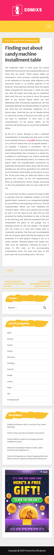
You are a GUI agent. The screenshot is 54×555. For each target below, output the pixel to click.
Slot (8, 394)
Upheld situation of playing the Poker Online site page (14, 284)
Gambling (11, 363)
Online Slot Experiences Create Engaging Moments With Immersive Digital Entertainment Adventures (27, 457)
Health (9, 375)
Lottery (10, 382)
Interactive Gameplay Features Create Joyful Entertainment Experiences (25, 449)
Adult (9, 333)
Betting (10, 339)
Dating (9, 351)
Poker (9, 388)
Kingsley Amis (32, 40)
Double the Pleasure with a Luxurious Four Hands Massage (26, 426)
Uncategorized (13, 400)
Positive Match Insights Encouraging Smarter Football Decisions (25, 440)
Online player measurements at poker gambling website (40, 284)
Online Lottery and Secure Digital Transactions (25, 433)
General (10, 369)
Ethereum (11, 357)
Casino (10, 271)
